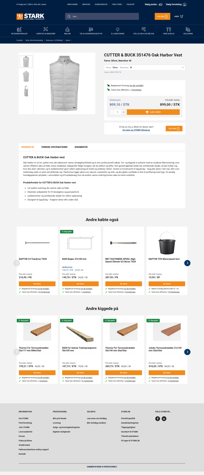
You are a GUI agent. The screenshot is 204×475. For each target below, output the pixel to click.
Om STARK (23, 418)
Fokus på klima (25, 440)
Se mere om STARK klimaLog (136, 130)
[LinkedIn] (164, 420)
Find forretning (25, 423)
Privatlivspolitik (128, 418)
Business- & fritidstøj (54, 40)
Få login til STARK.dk (130, 440)
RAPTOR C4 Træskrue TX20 (33, 259)
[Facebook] (158, 420)
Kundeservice (101, 4)
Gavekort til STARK (129, 432)
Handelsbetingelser (130, 423)
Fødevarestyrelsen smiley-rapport (34, 449)
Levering (57, 423)
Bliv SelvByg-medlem (96, 423)
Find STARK (117, 4)
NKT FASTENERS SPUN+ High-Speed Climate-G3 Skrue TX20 (120, 260)
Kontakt (22, 454)
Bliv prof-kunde (59, 418)
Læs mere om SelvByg (97, 418)
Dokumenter (81, 147)
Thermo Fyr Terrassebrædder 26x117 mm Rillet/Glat (34, 349)
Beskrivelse (28, 147)
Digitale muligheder (61, 432)
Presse (22, 436)
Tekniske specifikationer (54, 147)
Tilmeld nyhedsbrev (130, 436)
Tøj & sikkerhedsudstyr (34, 40)
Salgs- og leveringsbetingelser (66, 427)
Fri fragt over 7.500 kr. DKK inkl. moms (31, 4)
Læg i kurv (155, 112)
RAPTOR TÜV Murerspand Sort (164, 259)
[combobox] (102, 16)
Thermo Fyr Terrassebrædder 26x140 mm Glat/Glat (120, 349)
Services (86, 4)
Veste (67, 40)
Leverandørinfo (25, 432)
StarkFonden (24, 445)
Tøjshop (130, 4)
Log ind (172, 128)
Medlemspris (67, 267)
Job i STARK (24, 427)
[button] (187, 263)
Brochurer (72, 4)
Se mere (37, 284)
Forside (19, 40)
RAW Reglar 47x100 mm (74, 259)
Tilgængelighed (128, 427)
